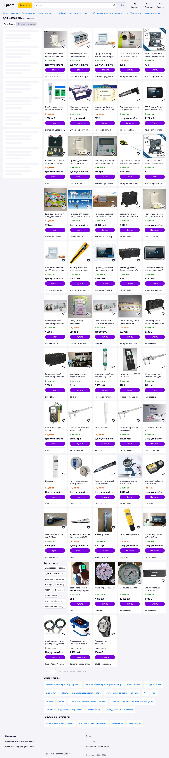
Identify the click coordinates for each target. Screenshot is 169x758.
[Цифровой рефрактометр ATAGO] (154, 466)
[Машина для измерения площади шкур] (80, 92)
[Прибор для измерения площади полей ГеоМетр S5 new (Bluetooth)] (105, 252)
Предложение (133, 684)
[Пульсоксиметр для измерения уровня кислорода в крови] (80, 626)
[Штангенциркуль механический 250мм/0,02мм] (129, 413)
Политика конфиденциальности (19, 746)
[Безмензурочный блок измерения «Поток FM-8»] (55, 359)
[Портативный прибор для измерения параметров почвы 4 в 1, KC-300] (129, 146)
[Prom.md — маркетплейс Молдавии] (8, 5)
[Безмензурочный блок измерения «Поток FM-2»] (129, 199)
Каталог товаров (10, 13)
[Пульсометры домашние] (105, 626)
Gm (153, 693)
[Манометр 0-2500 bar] (129, 573)
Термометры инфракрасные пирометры (64, 709)
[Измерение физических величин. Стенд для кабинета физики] (105, 92)
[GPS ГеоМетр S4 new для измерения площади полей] (154, 92)
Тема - (56, 753)
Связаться (80, 657)
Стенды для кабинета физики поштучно (88, 701)
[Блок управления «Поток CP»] (154, 573)
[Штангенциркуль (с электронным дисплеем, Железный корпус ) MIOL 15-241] (154, 359)
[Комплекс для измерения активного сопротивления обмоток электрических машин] (80, 39)
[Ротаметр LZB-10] (105, 519)
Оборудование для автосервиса (73, 13)
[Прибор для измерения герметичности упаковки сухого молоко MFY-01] (80, 146)
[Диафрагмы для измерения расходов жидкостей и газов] (55, 626)
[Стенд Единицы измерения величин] (129, 306)
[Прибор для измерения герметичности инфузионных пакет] (55, 39)
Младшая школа (153, 684)
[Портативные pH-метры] (55, 413)
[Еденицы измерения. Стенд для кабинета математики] (55, 199)
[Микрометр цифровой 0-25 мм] (55, 519)
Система (49, 701)
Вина (61, 701)
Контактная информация (97, 746)
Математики (94, 709)
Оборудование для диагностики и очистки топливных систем (146, 13)
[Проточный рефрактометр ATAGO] (80, 466)
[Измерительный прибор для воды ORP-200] (105, 359)
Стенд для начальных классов (119, 709)
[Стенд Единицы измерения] (80, 306)
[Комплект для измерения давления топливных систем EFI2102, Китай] (154, 39)
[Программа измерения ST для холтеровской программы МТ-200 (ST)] (105, 39)
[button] (130, 70)
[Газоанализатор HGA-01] (154, 413)
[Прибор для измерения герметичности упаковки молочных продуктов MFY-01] (154, 199)
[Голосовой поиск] (114, 5)
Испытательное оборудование (60, 723)
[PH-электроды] (105, 413)
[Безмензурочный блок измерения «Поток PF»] (55, 306)
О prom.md (91, 741)
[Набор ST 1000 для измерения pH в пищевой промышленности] (55, 146)
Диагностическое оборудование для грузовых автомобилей (73, 693)
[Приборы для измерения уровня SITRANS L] (80, 199)
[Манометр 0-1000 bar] (105, 573)
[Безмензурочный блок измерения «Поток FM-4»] (154, 306)
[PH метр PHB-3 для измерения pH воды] (80, 252)
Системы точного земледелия (93, 723)
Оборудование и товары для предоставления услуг (38, 13)
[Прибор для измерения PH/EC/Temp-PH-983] (55, 92)
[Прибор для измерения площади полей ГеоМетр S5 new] (154, 252)
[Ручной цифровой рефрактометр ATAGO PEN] (80, 519)
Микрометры (135, 723)
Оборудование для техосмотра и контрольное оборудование (108, 13)
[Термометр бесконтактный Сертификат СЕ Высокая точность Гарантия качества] (80, 573)
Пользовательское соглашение (19, 741)
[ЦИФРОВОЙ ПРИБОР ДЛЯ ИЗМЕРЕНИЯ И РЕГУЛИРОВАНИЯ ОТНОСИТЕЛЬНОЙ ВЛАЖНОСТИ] (129, 39)
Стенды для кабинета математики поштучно (132, 701)
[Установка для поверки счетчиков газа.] (80, 359)
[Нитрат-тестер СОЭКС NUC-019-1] (129, 359)
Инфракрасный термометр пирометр (63, 684)
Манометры (117, 723)
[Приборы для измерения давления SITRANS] (129, 92)
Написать (55, 70)
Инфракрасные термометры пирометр (103, 684)
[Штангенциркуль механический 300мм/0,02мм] (80, 413)
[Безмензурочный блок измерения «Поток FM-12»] (129, 252)
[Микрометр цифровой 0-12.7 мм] (129, 466)
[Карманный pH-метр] (129, 519)
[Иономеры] (55, 466)
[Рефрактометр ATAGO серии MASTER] (105, 466)
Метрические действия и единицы (122, 693)
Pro (145, 693)
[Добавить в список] (64, 47)
